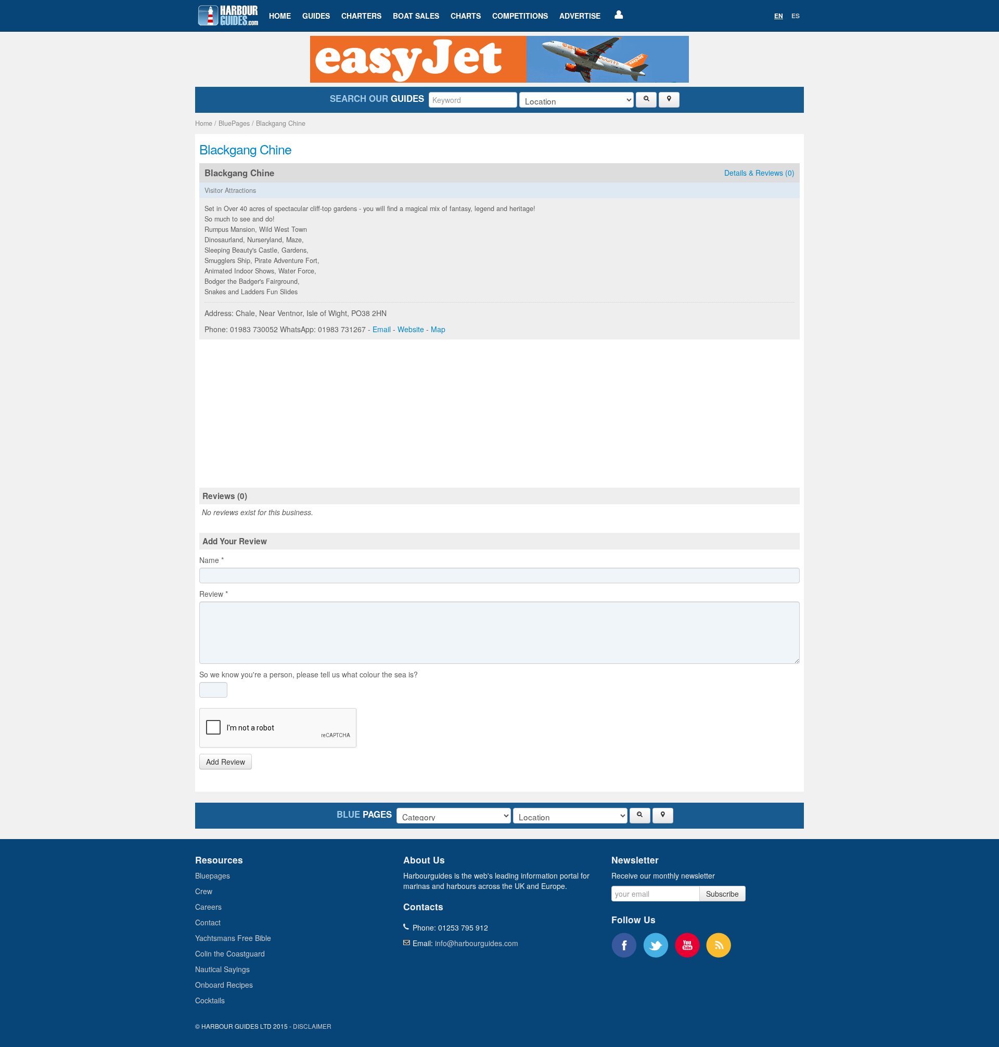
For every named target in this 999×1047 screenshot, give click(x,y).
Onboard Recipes (224, 984)
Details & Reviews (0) (759, 172)
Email (382, 329)
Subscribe (722, 893)
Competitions (520, 15)
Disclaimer (312, 1026)
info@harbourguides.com (476, 943)
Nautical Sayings (222, 969)
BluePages (234, 123)
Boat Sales (416, 15)
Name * (211, 560)
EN (778, 15)
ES (795, 15)
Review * (213, 593)
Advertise (579, 15)
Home (280, 15)
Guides (316, 15)
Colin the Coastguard (230, 953)
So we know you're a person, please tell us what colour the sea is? (308, 674)
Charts (466, 15)
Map (438, 329)
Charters (361, 15)
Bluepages (212, 875)
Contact (208, 922)
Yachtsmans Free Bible (233, 938)
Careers (208, 906)
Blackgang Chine (280, 123)
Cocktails (210, 1000)
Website (411, 329)
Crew (203, 891)
